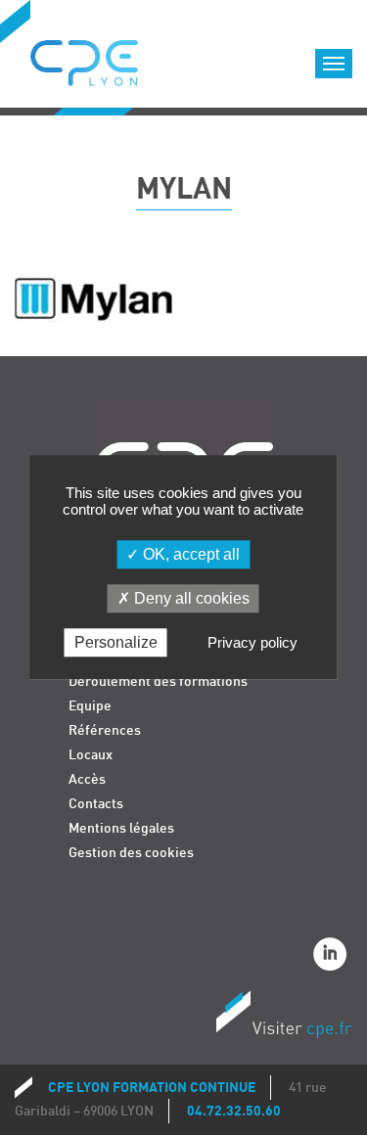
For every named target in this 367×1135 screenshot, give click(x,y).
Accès (87, 779)
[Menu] (333, 63)
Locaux (91, 755)
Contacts (96, 803)
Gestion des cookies (131, 852)
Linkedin (332, 956)
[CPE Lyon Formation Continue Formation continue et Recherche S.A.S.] (98, 57)
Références (105, 730)
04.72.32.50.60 (234, 1111)
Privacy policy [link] (252, 643)
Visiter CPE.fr (283, 1017)
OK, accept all (189, 554)
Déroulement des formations (158, 681)
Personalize (116, 643)
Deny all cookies (190, 598)
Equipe (90, 706)
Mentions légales (121, 828)
